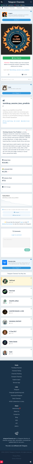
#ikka (5, 123)
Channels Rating (16, 371)
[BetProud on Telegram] (31, 278)
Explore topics (16, 379)
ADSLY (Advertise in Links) (16, 401)
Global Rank (7, 160)
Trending (17, 5)
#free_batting (8, 121)
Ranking (11, 5)
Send (27, 250)
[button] (31, 2)
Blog (16, 417)
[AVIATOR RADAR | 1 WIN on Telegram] (31, 308)
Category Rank (8, 178)
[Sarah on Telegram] (31, 349)
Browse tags (16, 382)
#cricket (17, 121)
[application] (16, 200)
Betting (26, 8)
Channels (19, 8)
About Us (16, 411)
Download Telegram (16, 395)
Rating (23, 5)
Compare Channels (16, 377)
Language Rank (8, 169)
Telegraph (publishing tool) (16, 392)
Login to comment (17, 235)
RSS (16, 420)
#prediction (25, 121)
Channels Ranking (16, 374)
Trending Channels (16, 368)
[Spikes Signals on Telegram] (31, 339)
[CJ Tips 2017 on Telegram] (31, 329)
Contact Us (17, 414)
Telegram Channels (9, 8)
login (21, 222)
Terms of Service (16, 458)
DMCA (16, 426)
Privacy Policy (16, 456)
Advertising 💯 (16, 408)
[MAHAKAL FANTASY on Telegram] (31, 319)
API (16, 423)
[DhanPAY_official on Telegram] (31, 298)
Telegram (16, 389)
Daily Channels (16, 398)
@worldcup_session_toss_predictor (19, 70)
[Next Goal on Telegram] (31, 288)
